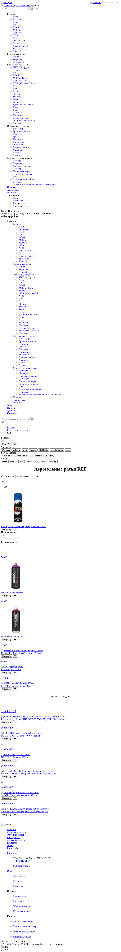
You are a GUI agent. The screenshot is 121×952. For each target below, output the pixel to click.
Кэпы (16, 107)
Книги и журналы (22, 264)
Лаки (15, 110)
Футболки (18, 150)
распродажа (13, 190)
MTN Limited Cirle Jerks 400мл (16, 686)
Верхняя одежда (21, 147)
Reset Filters (7, 444)
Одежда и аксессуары (24, 336)
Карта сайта (13, 848)
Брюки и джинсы (21, 131)
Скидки (11, 408)
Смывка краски (21, 118)
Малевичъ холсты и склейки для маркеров (34, 184)
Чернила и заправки (23, 174)
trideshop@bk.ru (9, 216)
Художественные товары (25, 368)
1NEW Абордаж (21, 67)
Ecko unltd (18, 19)
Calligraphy (49, 456)
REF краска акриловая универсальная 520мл (23, 526)
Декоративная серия (23, 104)
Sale (21, 461)
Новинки (11, 187)
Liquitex (33, 450)
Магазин (11, 829)
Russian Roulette (21, 46)
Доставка (11, 410)
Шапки (16, 152)
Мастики (17, 112)
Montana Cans (20, 80)
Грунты (17, 102)
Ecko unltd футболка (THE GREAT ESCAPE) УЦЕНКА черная (32, 719)
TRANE (17, 51)
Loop (68, 450)
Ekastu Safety (57, 450)
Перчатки (18, 115)
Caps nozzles (36, 456)
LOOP (16, 27)
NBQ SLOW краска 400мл (14, 757)
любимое (11, 192)
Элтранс (17, 123)
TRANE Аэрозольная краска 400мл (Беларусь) (24, 811)
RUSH (16, 43)
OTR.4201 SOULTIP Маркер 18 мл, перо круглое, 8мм (28, 773)
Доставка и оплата (22, 206)
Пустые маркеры (21, 171)
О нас (16, 198)
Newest (13, 461)
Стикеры (17, 182)
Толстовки (18, 144)
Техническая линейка (24, 120)
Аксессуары (19, 128)
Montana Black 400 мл (12, 592)
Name (4, 461)
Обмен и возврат (15, 835)
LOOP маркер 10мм (11, 669)
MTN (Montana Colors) (24, 83)
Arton (15, 16)
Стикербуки (19, 62)
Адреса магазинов (16, 840)
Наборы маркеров (22, 166)
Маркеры (17, 163)
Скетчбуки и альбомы (24, 179)
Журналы (17, 59)
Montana (17, 32)
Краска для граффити (24, 274)
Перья (16, 176)
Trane (15, 99)
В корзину (6, 529)
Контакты (18, 200)
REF (15, 88)
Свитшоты (18, 142)
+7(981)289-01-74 (42, 213)
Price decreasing (49, 461)
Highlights (43, 450)
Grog (15, 22)
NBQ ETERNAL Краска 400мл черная (20, 735)
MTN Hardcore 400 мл (12, 636)
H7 (14, 24)
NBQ (15, 38)
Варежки (17, 134)
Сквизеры (18, 168)
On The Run (19, 40)
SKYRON (18, 48)
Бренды (17, 224)
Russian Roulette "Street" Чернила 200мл (21, 653)
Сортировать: (8, 476)
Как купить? (13, 837)
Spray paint (7, 456)
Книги (16, 56)
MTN (15, 35)
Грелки (16, 136)
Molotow (17, 30)
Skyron (16, 94)
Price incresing (32, 461)
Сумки (16, 155)
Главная (11, 427)
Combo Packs (21, 456)
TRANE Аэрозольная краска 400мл (19, 795)
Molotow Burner (21, 78)
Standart (17, 96)
